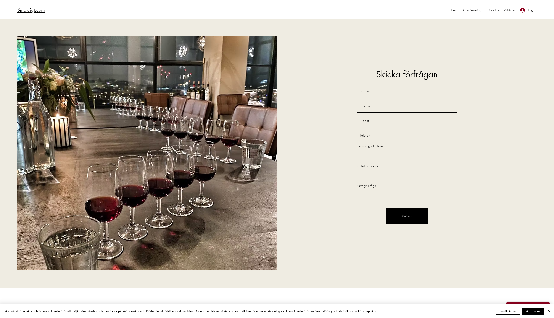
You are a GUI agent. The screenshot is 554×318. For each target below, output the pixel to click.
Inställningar (507, 311)
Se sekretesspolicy (363, 311)
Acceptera (533, 311)
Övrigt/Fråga (366, 185)
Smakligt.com (31, 10)
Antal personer (367, 165)
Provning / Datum (370, 146)
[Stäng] (548, 311)
